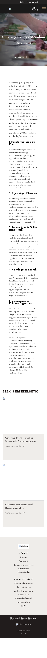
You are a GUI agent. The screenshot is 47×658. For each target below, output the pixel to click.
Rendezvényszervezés (23, 565)
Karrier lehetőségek (23, 584)
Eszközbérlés (23, 573)
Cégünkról (23, 561)
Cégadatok (23, 595)
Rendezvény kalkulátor (23, 591)
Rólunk (23, 558)
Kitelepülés (23, 569)
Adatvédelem (23, 602)
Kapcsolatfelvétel (23, 599)
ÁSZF (23, 606)
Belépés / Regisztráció (29, 2)
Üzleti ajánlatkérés (23, 587)
